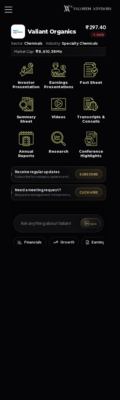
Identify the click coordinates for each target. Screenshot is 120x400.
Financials (33, 242)
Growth (67, 242)
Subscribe (89, 174)
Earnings (99, 242)
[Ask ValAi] (90, 223)
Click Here (89, 192)
